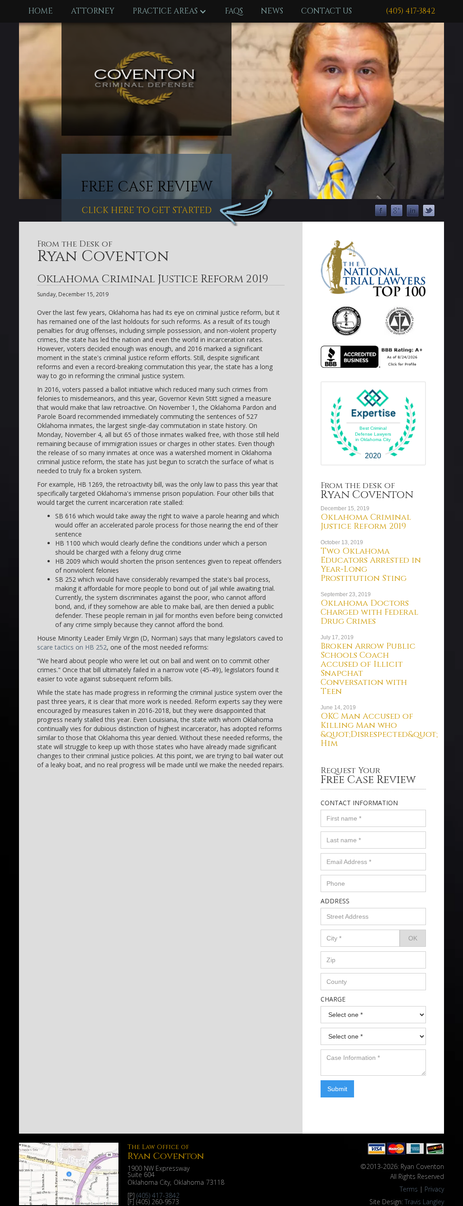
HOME (40, 11)
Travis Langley (424, 1201)
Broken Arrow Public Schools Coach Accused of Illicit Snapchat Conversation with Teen (368, 669)
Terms (409, 1189)
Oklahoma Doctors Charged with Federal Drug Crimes (369, 612)
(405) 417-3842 (410, 11)
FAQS (234, 11)
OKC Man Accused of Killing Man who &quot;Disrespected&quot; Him (379, 730)
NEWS (272, 11)
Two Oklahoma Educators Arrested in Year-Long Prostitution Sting (371, 565)
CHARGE (333, 999)
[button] (169, 11)
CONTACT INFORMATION (359, 802)
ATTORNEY (92, 11)
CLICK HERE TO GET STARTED (147, 210)
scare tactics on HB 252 (72, 647)
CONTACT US (326, 11)
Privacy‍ (434, 1189)
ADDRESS (335, 901)
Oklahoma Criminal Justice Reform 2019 (366, 522)
